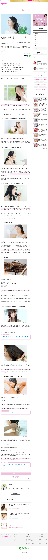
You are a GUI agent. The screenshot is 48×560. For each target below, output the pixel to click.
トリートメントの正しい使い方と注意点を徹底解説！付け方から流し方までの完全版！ (16, 465)
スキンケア (35, 31)
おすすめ (13, 508)
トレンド (41, 82)
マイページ (15, 539)
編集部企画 (17, 527)
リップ (45, 82)
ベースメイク (36, 33)
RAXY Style (15, 536)
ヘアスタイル (37, 84)
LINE (39, 540)
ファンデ (45, 87)
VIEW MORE (45, 72)
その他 (35, 45)
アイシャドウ (36, 82)
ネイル (35, 41)
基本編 (45, 79)
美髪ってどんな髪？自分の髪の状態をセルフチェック (11, 61)
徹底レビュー (42, 81)
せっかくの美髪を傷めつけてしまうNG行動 (9, 71)
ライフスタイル (38, 89)
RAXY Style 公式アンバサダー (38, 79)
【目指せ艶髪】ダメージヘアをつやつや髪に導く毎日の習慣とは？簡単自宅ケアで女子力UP (16, 337)
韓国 (37, 81)
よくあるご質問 (28, 539)
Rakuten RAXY (5, 4)
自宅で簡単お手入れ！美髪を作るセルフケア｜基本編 (11, 63)
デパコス (41, 87)
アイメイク (35, 35)
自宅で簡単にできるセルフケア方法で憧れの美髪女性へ (11, 73)
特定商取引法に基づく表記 (30, 543)
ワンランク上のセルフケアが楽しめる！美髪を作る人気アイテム (13, 67)
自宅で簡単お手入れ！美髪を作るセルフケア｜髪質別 (11, 65)
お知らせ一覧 (28, 536)
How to (2, 51)
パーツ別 (41, 86)
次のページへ (15, 473)
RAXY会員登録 (41, 536)
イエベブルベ (43, 84)
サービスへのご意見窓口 (29, 540)
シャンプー (21, 527)
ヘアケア (4, 50)
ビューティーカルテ (16, 540)
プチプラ (36, 86)
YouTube (40, 543)
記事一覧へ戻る (15, 493)
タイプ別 (43, 89)
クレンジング (17, 508)
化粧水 (45, 86)
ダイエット (36, 87)
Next (29, 478)
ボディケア (35, 37)
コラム (35, 43)
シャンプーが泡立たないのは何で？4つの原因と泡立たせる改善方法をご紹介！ (16, 412)
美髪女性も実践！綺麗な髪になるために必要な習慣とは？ (11, 69)
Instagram (40, 539)
